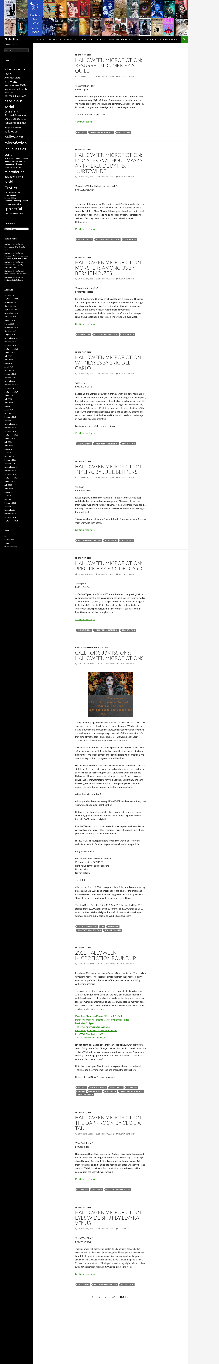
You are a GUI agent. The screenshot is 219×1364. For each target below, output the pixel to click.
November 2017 (11, 385)
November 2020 (11, 313)
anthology (10, 81)
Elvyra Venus (95, 1091)
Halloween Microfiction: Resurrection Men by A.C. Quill (108, 65)
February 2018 (10, 374)
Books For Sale (67, 39)
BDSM (23, 85)
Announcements (84, 647)
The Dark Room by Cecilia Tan (90, 1037)
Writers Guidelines (168, 39)
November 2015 (11, 471)
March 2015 (9, 499)
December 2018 (10, 338)
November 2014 (11, 514)
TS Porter (8, 213)
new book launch (13, 176)
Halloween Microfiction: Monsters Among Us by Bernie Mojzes (108, 267)
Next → (124, 1297)
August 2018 (9, 352)
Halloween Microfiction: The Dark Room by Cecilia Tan (108, 1122)
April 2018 (8, 367)
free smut (20, 122)
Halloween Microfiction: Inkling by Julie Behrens (108, 469)
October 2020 (10, 317)
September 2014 (11, 521)
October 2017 (10, 388)
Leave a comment (126, 76)
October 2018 (10, 345)
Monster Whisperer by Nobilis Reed (124, 39)
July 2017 (8, 399)
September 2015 (11, 478)
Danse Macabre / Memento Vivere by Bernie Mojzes (102, 1019)
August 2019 (9, 334)
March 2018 (9, 370)
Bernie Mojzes (84, 335)
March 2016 (9, 456)
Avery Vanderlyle (98, 1088)
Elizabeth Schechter (15, 115)
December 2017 (10, 381)
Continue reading (85, 121)
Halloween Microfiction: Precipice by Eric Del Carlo (110, 565)
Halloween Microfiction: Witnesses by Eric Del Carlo (108, 362)
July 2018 (8, 356)
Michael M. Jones (12, 167)
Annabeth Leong (12, 77)
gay (6, 127)
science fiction (10, 200)
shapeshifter (22, 200)
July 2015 (8, 485)
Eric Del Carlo (84, 444)
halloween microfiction (101, 132)
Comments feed (11, 543)
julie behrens (111, 540)
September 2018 (11, 349)
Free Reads (100, 39)
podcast (17, 192)
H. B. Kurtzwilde (85, 240)
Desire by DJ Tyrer (84, 1023)
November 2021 (11, 302)
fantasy (9, 122)
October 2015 (10, 474)
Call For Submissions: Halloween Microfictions (109, 655)
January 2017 (9, 420)
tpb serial (13, 208)
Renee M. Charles (11, 198)
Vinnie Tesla (18, 213)
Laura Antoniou (10, 164)
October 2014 (10, 517)
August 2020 (9, 320)
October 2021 (10, 306)
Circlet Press (12, 39)
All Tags (52, 39)
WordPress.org (10, 547)
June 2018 (8, 360)
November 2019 (11, 327)
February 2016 (10, 460)
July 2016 (8, 442)
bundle (23, 89)
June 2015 (8, 488)
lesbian (19, 164)
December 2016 (10, 424)
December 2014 (10, 510)
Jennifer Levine (21, 158)
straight (18, 204)
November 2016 (11, 428)
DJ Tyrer (81, 1091)
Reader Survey (149, 39)
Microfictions (83, 55)
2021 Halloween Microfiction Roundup (105, 955)
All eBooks (40, 39)
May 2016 (8, 449)
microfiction (123, 132)
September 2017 (11, 392)
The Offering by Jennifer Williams (92, 1026)
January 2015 (9, 506)
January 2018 (9, 377)
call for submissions (87, 926)
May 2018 (8, 363)
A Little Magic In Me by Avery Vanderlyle (96, 1030)
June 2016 (8, 445)
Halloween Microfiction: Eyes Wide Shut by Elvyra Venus (108, 1217)
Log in (6, 536)
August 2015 (9, 481)
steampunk (9, 204)
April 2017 (8, 410)
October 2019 (10, 331)
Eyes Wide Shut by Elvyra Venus (91, 1033)
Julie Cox (22, 161)
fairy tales (22, 119)
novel (6, 192)
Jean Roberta (9, 158)
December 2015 (10, 467)
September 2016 (11, 435)
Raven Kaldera (10, 195)
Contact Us (85, 39)
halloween (113, 926)
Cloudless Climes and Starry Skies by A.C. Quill (98, 1016)
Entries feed (9, 539)
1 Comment (123, 1229)
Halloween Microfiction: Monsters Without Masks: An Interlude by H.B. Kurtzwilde (109, 163)
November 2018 (11, 342)
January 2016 (9, 463)
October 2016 (10, 431)
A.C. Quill (82, 132)
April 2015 (8, 496)
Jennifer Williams (105, 76)
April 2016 (8, 453)
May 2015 (8, 492)
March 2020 (9, 324)
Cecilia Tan (132, 1088)
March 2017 (9, 413)
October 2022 (10, 295)
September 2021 (11, 309)
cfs (102, 926)
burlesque (8, 92)
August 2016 (9, 438)
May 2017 (8, 406)
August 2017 (9, 395)
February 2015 (10, 503)
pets (11, 192)
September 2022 (11, 299)
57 (113, 1297)
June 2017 (8, 403)
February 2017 (10, 417)
